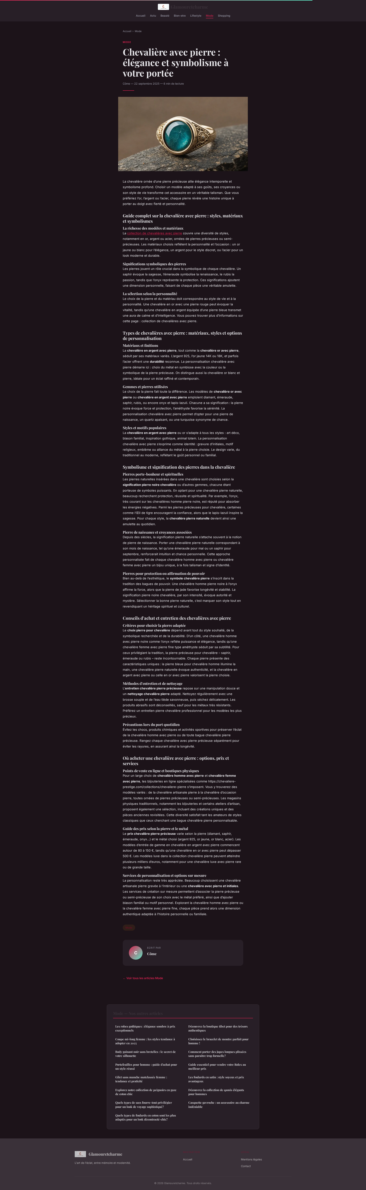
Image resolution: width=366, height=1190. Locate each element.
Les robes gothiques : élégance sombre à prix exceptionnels (145, 1028)
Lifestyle (195, 15)
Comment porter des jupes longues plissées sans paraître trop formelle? (217, 1054)
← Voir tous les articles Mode (143, 978)
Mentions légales (251, 1159)
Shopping (224, 15)
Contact (246, 1166)
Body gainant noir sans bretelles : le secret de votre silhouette (145, 1054)
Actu (153, 15)
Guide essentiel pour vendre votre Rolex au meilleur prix (217, 1066)
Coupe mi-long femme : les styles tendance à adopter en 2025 (145, 1041)
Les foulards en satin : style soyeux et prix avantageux (216, 1079)
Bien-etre (180, 15)
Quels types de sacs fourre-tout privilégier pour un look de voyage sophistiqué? (143, 1104)
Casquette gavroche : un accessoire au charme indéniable (219, 1104)
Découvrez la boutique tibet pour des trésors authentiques (218, 1028)
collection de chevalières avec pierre (154, 233)
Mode (209, 15)
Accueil (140, 15)
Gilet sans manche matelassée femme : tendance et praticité (141, 1079)
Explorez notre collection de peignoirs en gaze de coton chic (146, 1092)
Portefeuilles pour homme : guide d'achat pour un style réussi (146, 1066)
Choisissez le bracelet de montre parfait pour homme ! (218, 1041)
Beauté (165, 15)
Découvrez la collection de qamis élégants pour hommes (216, 1092)
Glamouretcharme (189, 7)
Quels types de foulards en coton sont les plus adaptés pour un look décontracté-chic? (145, 1117)
